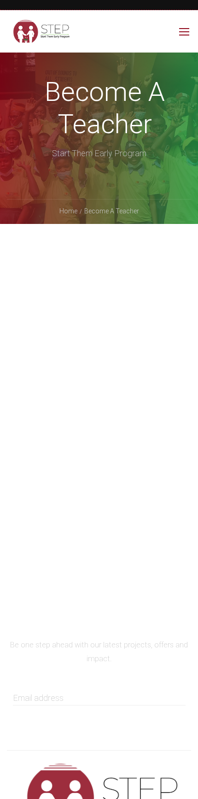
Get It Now (98, 712)
